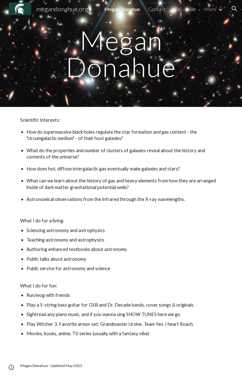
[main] (121, 53)
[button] (234, 8)
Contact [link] (157, 9)
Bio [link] (192, 9)
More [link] (210, 9)
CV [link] (177, 9)
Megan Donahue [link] (122, 9)
